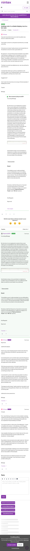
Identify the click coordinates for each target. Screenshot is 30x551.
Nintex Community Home (8, 502)
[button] (1, 7)
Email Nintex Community (8, 510)
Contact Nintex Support (8, 506)
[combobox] (15, 11)
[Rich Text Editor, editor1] (15, 487)
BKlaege (5, 34)
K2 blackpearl (5, 20)
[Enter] (2, 11)
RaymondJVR (6, 233)
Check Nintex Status (8, 513)
